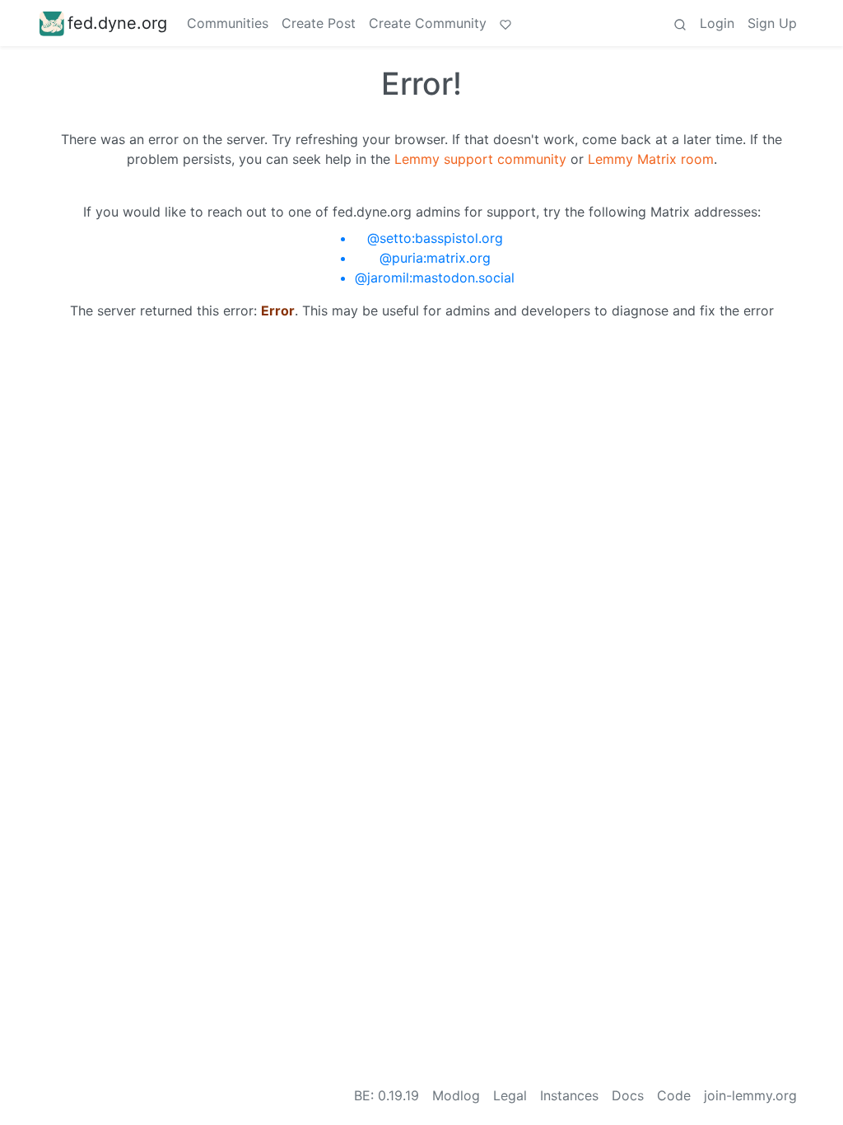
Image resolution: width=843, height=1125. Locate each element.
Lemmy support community (480, 159)
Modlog (456, 1095)
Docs (628, 1095)
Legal (510, 1095)
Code (674, 1095)
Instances (569, 1095)
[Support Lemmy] (505, 23)
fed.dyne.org (117, 23)
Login (717, 23)
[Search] (680, 23)
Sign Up (772, 23)
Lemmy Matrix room (651, 159)
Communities (227, 23)
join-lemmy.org (750, 1095)
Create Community (428, 23)
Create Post (319, 23)
